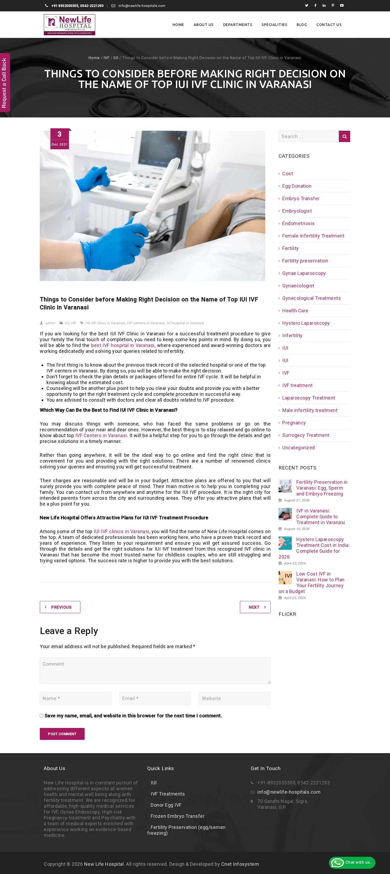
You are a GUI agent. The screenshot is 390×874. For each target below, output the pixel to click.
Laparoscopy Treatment (308, 398)
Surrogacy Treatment (306, 435)
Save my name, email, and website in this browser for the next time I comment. (133, 715)
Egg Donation (296, 186)
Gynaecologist (298, 285)
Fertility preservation (305, 260)
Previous (61, 607)
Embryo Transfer (301, 198)
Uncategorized (298, 447)
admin (50, 323)
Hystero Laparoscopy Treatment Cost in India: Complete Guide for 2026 (314, 548)
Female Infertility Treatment (313, 236)
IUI (116, 58)
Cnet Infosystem (240, 864)
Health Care (295, 310)
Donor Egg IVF (166, 805)
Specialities (274, 25)
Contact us (329, 25)
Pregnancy (294, 422)
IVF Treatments (168, 794)
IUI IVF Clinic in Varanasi (105, 323)
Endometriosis (298, 223)
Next (254, 607)
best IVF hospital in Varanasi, (123, 345)
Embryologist (297, 211)
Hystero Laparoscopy (306, 323)
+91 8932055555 (65, 6)
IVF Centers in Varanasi (101, 435)
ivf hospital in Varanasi (185, 323)
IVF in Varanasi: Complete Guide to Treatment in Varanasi (320, 516)
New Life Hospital (104, 864)
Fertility (290, 248)
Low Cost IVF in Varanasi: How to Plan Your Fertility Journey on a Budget (312, 582)
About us (204, 25)
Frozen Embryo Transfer (178, 816)
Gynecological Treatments (311, 298)
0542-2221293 (91, 6)
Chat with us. (357, 862)
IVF (107, 58)
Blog (302, 25)
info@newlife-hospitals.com (142, 6)
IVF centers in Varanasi (146, 323)
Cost (287, 173)
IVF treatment (297, 385)
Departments (237, 25)
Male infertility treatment (309, 410)
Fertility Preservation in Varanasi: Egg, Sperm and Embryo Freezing (322, 488)
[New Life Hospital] (69, 24)
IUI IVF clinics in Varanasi (121, 531)
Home (178, 25)
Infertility (292, 335)
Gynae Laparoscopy (304, 273)
